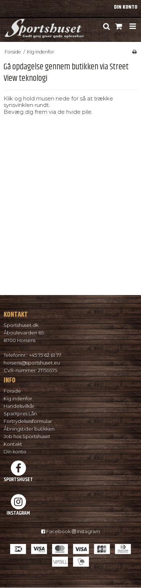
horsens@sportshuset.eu (32, 363)
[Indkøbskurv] (119, 26)
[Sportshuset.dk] (44, 26)
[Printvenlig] (134, 52)
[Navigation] (132, 26)
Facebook (57, 531)
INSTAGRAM (18, 513)
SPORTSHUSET (18, 479)
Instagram (88, 531)
